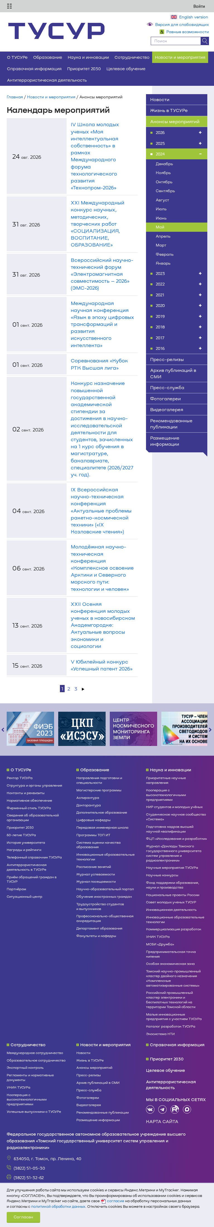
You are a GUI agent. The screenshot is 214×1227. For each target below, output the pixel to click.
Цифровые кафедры (93, 820)
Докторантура (88, 805)
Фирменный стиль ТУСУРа (29, 808)
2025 (160, 143)
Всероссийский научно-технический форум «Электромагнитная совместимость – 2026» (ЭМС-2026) (102, 274)
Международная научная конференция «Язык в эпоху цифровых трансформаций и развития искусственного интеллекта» (102, 324)
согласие (115, 1201)
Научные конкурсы (162, 875)
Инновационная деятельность (171, 909)
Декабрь (164, 163)
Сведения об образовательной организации (33, 817)
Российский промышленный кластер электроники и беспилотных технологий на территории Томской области (170, 999)
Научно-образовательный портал (105, 889)
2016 (160, 348)
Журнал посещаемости (96, 881)
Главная (15, 96)
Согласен (23, 1216)
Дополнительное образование (101, 812)
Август (162, 199)
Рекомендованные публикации (171, 424)
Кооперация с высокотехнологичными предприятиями (166, 794)
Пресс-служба (167, 387)
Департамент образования (99, 928)
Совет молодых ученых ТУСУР (171, 902)
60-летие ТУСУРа (21, 835)
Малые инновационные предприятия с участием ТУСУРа (174, 1016)
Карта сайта (162, 1121)
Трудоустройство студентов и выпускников (100, 906)
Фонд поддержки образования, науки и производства (172, 884)
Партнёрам (16, 889)
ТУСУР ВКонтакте (150, 1109)
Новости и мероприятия (180, 57)
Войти (199, 6)
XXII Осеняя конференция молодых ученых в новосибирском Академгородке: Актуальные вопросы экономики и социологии (103, 625)
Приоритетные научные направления (166, 780)
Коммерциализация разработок (173, 929)
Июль (161, 208)
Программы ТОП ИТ (93, 835)
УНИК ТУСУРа (158, 936)
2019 (160, 316)
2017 (160, 337)
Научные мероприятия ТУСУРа (172, 867)
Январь (163, 263)
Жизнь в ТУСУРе (169, 110)
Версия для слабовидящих (182, 24)
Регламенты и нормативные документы (30, 1077)
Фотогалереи (165, 398)
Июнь (161, 218)
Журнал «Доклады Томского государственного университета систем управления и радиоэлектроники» (173, 853)
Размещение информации (164, 441)
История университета (26, 842)
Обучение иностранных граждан (104, 896)
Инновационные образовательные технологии (105, 856)
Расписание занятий (93, 867)
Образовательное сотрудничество (36, 1060)
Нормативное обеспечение (29, 800)
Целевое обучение (125, 68)
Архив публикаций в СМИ (173, 373)
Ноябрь (163, 172)
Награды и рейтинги (24, 850)
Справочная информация (34, 68)
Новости (159, 99)
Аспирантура (87, 797)
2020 (160, 305)
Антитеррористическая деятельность (47, 79)
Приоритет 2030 (84, 68)
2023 (160, 273)
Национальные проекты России (172, 895)
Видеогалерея (166, 409)
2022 (160, 283)
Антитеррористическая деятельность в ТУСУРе (27, 867)
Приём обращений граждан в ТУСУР (32, 879)
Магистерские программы (98, 790)
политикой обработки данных (58, 1206)
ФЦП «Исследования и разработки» (176, 838)
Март (161, 245)
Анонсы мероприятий (175, 121)
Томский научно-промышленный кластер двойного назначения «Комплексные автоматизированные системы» (173, 978)
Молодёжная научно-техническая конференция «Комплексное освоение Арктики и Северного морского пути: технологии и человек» (102, 567)
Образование (47, 57)
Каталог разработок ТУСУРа (170, 1026)
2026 (160, 132)
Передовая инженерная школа (102, 827)
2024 (160, 153)
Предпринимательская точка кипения (171, 954)
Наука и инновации (88, 57)
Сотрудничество (132, 57)
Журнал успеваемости (95, 874)
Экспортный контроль (25, 1067)
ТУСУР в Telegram (162, 1109)
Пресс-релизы (167, 359)
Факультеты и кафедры (96, 936)
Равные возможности (187, 31)
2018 (160, 326)
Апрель (163, 236)
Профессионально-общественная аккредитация (104, 918)
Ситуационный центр (24, 896)
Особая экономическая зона (170, 963)
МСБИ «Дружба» (160, 944)
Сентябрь (165, 190)
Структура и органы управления (34, 785)
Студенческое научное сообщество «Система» (176, 816)
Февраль (165, 254)
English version (193, 16)
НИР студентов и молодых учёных (174, 807)
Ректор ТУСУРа (20, 778)
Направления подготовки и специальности (99, 780)
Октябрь (164, 181)
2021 (160, 294)
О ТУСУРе (17, 57)
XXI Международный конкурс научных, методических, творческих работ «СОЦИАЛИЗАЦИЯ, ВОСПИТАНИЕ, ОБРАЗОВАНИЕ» (97, 223)
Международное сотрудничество (35, 1053)
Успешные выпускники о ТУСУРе (34, 1111)
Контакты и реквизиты (26, 793)
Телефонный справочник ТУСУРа (34, 857)
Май (160, 227)
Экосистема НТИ (160, 1034)
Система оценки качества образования (98, 844)
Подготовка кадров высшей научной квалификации (169, 828)
